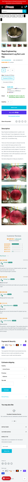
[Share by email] (25, 121)
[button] (5, 62)
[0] (25, 7)
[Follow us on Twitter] (6, 463)
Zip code (4, 380)
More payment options (14, 116)
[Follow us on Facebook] (3, 463)
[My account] (22, 7)
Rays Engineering (6, 60)
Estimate (6, 390)
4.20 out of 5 (18, 239)
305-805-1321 (19, 3)
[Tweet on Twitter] (22, 121)
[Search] (24, 11)
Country (4, 365)
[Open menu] (2, 7)
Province (4, 373)
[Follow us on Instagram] (8, 463)
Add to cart (14, 107)
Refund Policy (5, 396)
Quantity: (4, 101)
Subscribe (6, 451)
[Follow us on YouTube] (11, 463)
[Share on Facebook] (16, 121)
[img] (3, 260)
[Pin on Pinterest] (19, 121)
